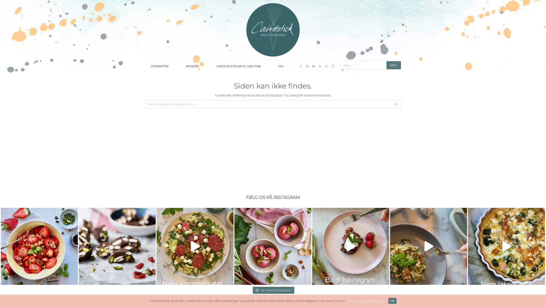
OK (392, 301)
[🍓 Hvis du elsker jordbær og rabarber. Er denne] (350, 246)
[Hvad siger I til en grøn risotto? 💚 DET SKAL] (428, 246)
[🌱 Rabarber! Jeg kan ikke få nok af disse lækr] (272, 246)
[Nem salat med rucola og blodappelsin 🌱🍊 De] (195, 246)
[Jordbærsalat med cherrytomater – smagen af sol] (39, 246)
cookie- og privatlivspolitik (365, 301)
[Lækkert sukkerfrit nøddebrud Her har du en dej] (117, 246)
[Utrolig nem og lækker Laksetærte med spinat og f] (506, 246)
